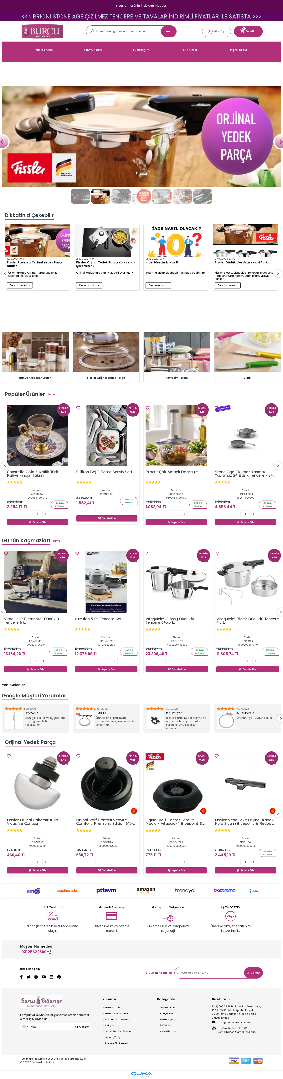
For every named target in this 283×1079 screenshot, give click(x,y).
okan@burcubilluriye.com (233, 1022)
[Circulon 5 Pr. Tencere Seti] (35, 582)
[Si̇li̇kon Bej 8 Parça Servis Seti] (106, 435)
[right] (278, 273)
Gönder (255, 973)
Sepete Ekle (39, 518)
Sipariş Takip (113, 1037)
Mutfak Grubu (168, 1007)
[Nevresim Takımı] (177, 352)
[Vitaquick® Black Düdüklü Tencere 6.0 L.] (247, 582)
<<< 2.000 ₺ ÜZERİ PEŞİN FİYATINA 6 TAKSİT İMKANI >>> (141, 16)
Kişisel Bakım (168, 1031)
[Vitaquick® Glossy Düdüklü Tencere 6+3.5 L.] (106, 582)
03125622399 (34, 951)
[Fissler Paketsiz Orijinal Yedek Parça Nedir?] (37, 240)
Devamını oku (19, 285)
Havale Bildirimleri (116, 1043)
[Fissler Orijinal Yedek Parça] (106, 352)
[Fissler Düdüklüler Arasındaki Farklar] (245, 240)
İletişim (109, 1025)
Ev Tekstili (166, 1025)
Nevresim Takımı (176, 378)
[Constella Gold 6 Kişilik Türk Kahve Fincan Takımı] (37, 435)
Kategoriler (166, 999)
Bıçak (247, 378)
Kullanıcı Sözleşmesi (118, 1019)
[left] (4, 273)
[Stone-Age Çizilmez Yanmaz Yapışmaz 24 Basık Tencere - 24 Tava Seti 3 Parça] (245, 435)
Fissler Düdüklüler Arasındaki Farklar (243, 263)
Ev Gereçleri (167, 1019)
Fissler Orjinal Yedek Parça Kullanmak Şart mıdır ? (105, 264)
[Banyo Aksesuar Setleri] (35, 352)
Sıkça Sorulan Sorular (118, 1031)
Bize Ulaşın (221, 999)
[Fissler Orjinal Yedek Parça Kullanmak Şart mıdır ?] (106, 240)
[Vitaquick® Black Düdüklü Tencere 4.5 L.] (177, 582)
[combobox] (24, 1026)
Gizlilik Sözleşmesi (116, 1013)
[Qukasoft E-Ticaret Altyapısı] (141, 1074)
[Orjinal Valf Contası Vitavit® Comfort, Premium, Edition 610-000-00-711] (37, 783)
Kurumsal (110, 999)
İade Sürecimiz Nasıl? (162, 263)
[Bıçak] (247, 352)
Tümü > (52, 394)
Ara (168, 31)
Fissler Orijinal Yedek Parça (106, 378)
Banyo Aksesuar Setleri (35, 378)
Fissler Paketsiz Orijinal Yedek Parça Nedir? (35, 264)
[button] (216, 31)
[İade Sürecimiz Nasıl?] (176, 240)
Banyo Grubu (168, 1013)
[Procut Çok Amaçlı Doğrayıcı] (176, 435)
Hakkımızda (112, 1007)
